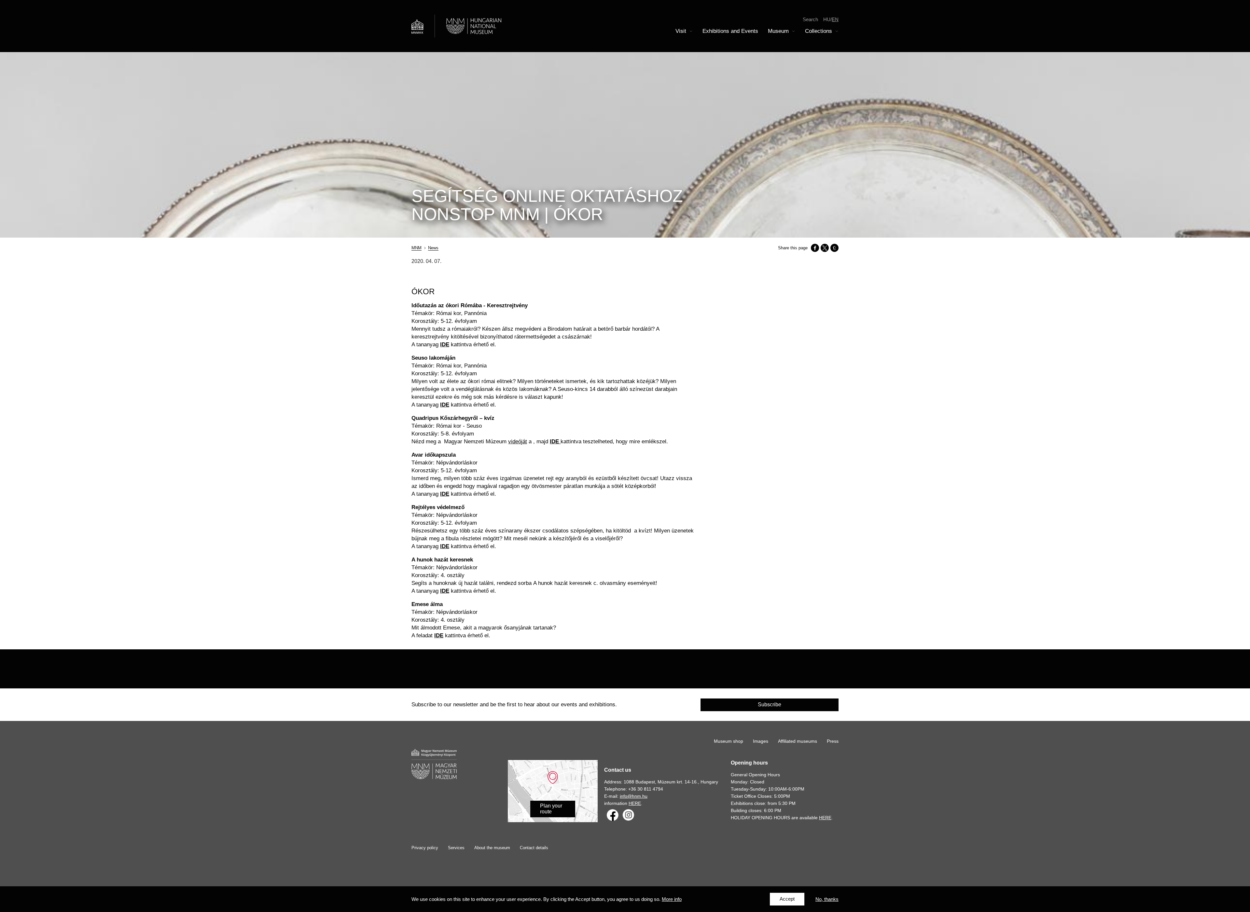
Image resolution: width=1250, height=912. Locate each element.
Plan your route (551, 808)
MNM (416, 247)
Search (810, 19)
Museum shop (728, 741)
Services (456, 847)
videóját (517, 441)
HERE (635, 803)
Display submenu (691, 31)
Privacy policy (424, 847)
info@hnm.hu (633, 796)
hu (826, 19)
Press (833, 741)
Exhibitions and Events (730, 31)
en (835, 19)
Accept (787, 899)
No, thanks (827, 899)
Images (760, 741)
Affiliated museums (797, 741)
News (433, 247)
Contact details (534, 847)
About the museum (492, 847)
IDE (444, 591)
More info (672, 899)
